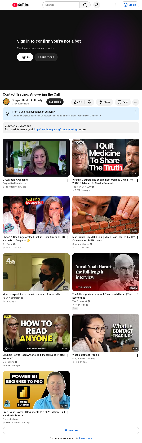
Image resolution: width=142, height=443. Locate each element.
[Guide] (6, 5)
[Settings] (116, 5)
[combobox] (62, 5)
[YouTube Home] (20, 5)
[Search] (85, 4)
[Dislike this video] (89, 102)
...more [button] (81, 129)
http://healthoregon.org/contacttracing (55, 129)
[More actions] (135, 102)
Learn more (85, 438)
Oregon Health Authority (27, 100)
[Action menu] (135, 111)
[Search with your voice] (96, 4)
